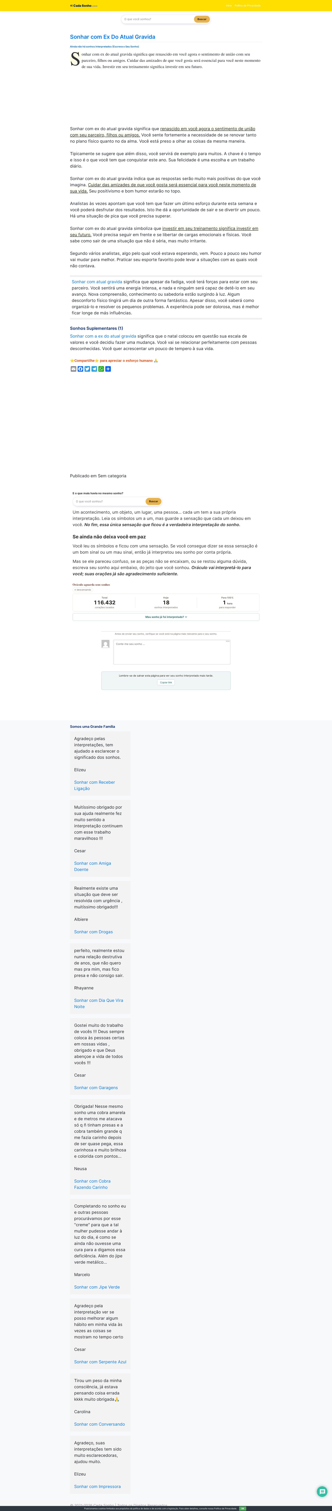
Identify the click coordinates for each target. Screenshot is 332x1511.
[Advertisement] (166, 100)
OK (242, 1508)
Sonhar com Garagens (96, 1087)
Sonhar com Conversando (99, 1424)
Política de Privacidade (248, 5)
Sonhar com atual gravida (97, 281)
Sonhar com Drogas (93, 931)
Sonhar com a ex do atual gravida (103, 336)
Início (229, 5)
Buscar (201, 19)
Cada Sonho (82, 5)
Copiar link (166, 682)
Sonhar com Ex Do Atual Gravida (112, 36)
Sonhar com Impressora (97, 1486)
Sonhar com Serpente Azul (100, 1361)
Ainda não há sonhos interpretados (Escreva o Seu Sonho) (104, 46)
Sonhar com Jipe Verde (97, 1287)
